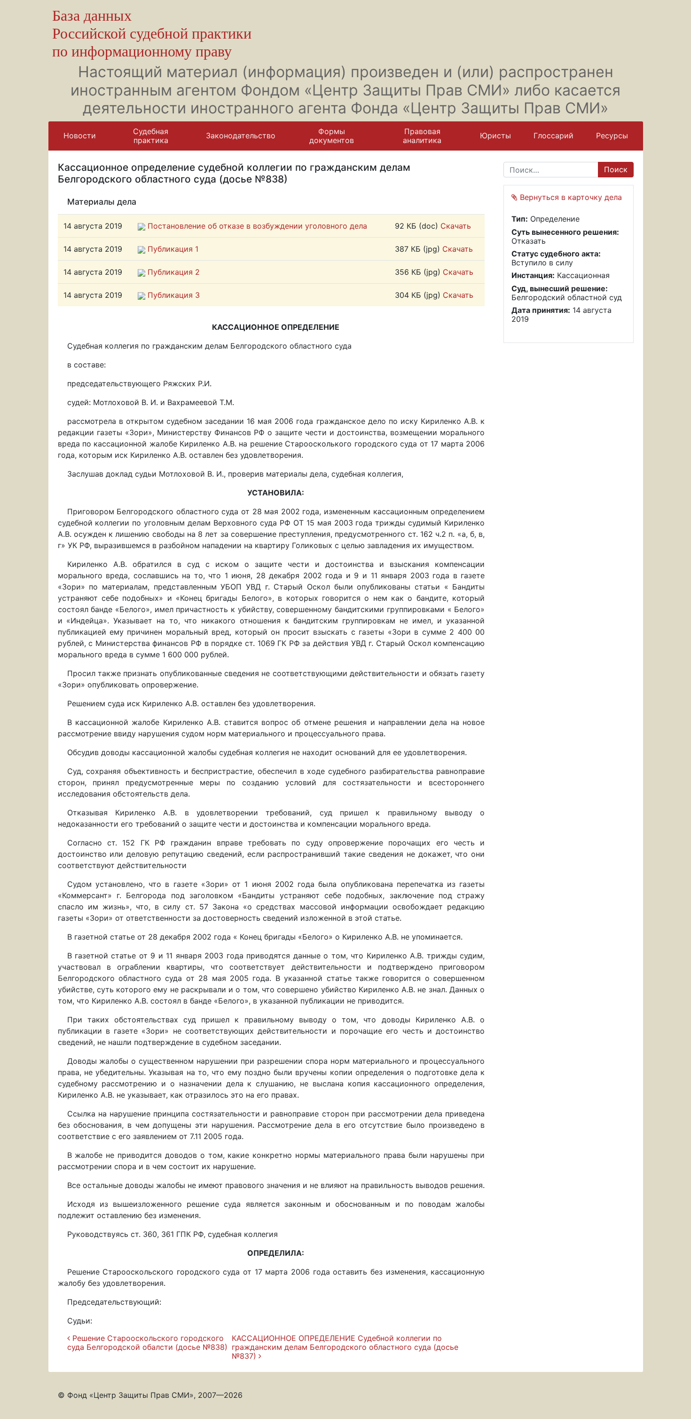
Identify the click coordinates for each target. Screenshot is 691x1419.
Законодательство (240, 135)
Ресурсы (612, 135)
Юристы (495, 135)
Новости (79, 135)
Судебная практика (150, 136)
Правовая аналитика (422, 136)
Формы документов (331, 136)
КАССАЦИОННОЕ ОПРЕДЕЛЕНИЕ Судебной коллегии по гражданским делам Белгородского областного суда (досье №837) (345, 1347)
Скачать (455, 226)
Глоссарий (553, 135)
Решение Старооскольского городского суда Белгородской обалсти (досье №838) (147, 1342)
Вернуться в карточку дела (570, 197)
